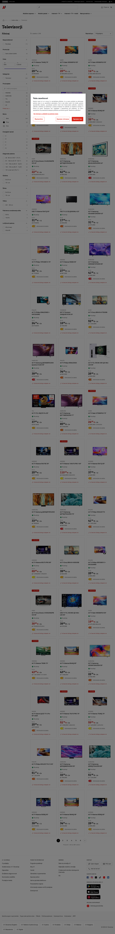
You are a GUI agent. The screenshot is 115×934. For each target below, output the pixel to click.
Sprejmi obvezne (63, 119)
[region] (58, 108)
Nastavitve (39, 119)
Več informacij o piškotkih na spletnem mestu (45, 114)
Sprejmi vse (77, 119)
